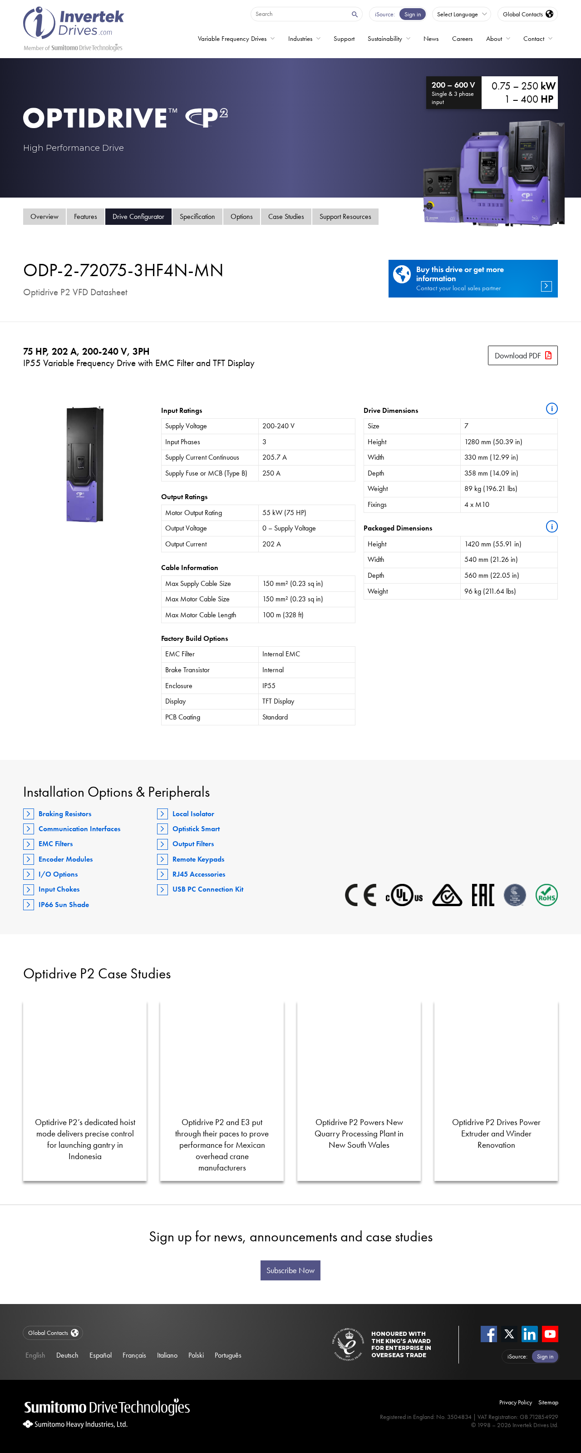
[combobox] (298, 13)
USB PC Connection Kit (207, 889)
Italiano (167, 1355)
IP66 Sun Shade (64, 904)
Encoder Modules (66, 859)
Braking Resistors (65, 813)
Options (242, 216)
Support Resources (345, 216)
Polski (196, 1355)
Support (344, 38)
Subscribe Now (290, 1270)
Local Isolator (193, 813)
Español (100, 1355)
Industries (300, 38)
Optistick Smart (196, 828)
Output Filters (193, 843)
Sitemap (548, 1402)
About (494, 38)
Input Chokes (59, 889)
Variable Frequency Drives (232, 38)
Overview (44, 216)
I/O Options (58, 874)
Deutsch (67, 1355)
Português (228, 1355)
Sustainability (385, 38)
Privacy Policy (515, 1402)
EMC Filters (56, 843)
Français (134, 1355)
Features (85, 216)
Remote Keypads (198, 859)
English (35, 1355)
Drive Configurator (138, 216)
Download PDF (518, 355)
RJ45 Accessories (198, 874)
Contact (533, 38)
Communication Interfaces (79, 828)
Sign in (412, 14)
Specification (197, 216)
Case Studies (286, 216)
